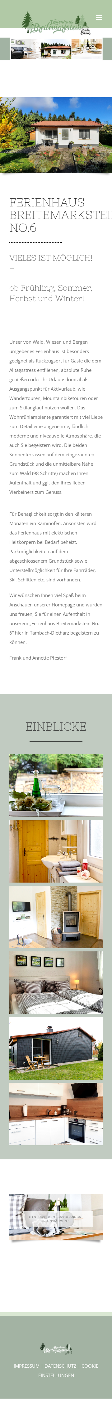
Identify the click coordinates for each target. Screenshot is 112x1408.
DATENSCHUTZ (60, 1366)
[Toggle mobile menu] (99, 17)
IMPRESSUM (27, 1366)
